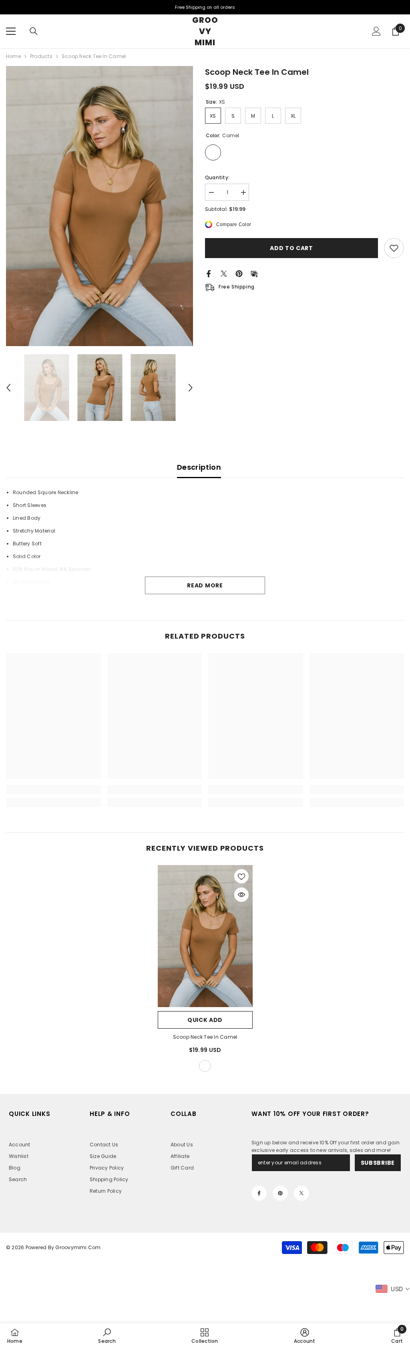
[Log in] (376, 31)
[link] (53, 789)
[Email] (254, 273)
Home (13, 56)
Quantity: (217, 177)
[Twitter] (223, 273)
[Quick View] (241, 894)
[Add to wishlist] (394, 248)
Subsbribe (378, 1163)
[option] (99, 206)
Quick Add (205, 1020)
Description (199, 467)
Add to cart (293, 248)
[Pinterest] (239, 273)
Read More (205, 585)
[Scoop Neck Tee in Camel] (205, 936)
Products (41, 56)
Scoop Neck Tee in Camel (205, 1037)
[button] (8, 388)
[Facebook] (208, 273)
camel (205, 1066)
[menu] (11, 31)
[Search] (33, 31)
